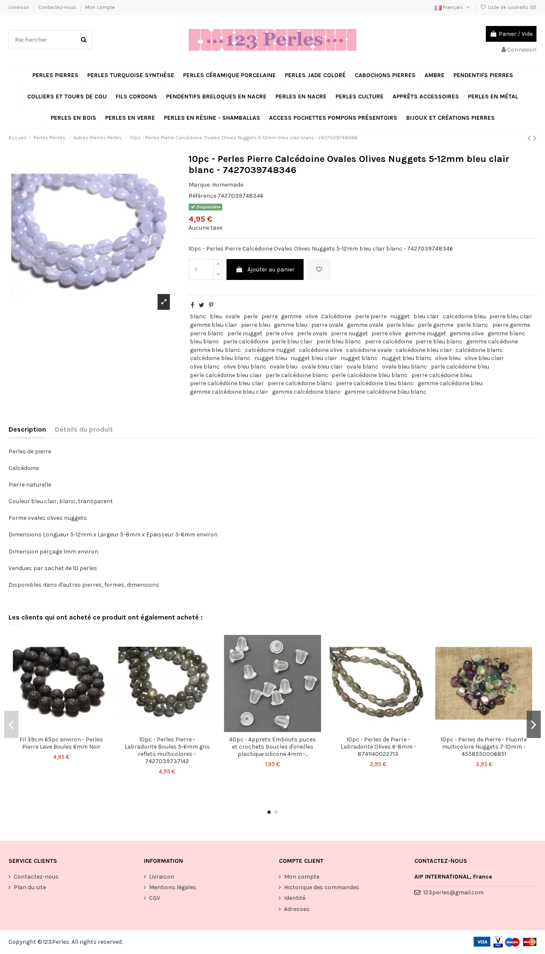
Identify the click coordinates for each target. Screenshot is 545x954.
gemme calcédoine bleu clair (229, 391)
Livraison (20, 7)
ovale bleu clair (322, 366)
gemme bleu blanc (215, 350)
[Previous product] (530, 138)
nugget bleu (270, 358)
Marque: (200, 184)
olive (311, 316)
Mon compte (100, 7)
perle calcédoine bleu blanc (369, 375)
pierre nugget (349, 333)
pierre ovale (327, 325)
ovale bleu (284, 366)
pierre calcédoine (388, 341)
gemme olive (467, 333)
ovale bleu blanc (404, 366)
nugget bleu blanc (407, 358)
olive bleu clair (484, 358)
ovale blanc (363, 366)
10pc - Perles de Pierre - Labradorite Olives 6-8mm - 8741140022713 (378, 747)
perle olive (279, 333)
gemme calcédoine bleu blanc (385, 391)
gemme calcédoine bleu (450, 383)
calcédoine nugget (270, 350)
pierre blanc (207, 333)
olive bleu (448, 358)
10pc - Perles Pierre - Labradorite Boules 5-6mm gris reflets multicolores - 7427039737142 (167, 750)
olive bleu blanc (245, 366)
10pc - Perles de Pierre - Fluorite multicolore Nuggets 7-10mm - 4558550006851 (484, 747)
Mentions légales (172, 887)
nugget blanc (359, 358)
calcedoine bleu (464, 316)
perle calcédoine (245, 341)
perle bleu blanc (338, 341)
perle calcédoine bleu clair (226, 375)
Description (27, 429)
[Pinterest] (211, 305)
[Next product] (534, 138)
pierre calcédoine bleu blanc (375, 383)
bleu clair (426, 316)
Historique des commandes (321, 887)
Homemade (227, 184)
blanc (198, 316)
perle (251, 316)
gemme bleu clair (213, 325)
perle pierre (371, 316)
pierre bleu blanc (439, 341)
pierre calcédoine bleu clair (227, 383)
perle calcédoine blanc (297, 375)
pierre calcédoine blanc (300, 383)
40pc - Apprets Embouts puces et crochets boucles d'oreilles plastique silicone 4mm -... (272, 747)
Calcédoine (336, 316)
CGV (154, 898)
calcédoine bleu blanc (220, 358)
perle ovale (312, 333)
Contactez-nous (57, 7)
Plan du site (30, 887)
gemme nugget (425, 333)
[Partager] (192, 305)
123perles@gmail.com (453, 892)
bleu (216, 316)
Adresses (297, 909)
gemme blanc (506, 333)
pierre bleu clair (510, 316)
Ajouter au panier (271, 269)
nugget (400, 316)
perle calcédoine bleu (460, 366)
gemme (291, 316)
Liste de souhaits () (511, 7)
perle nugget (244, 333)
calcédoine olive (320, 350)
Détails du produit (84, 429)
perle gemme (435, 325)
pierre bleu (255, 325)
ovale (232, 316)
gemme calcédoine (492, 341)
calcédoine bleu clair (424, 350)
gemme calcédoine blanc (306, 391)
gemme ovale (365, 325)
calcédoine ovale (369, 350)
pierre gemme (511, 325)
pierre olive (386, 333)
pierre (269, 316)
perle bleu (400, 325)
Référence (202, 195)
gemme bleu (290, 325)
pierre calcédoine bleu (441, 375)
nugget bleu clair (313, 358)
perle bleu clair (292, 341)
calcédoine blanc (479, 350)
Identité (294, 898)
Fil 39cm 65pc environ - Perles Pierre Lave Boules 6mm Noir (61, 743)
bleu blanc (204, 341)
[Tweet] (201, 305)
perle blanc (472, 325)
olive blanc (205, 366)
